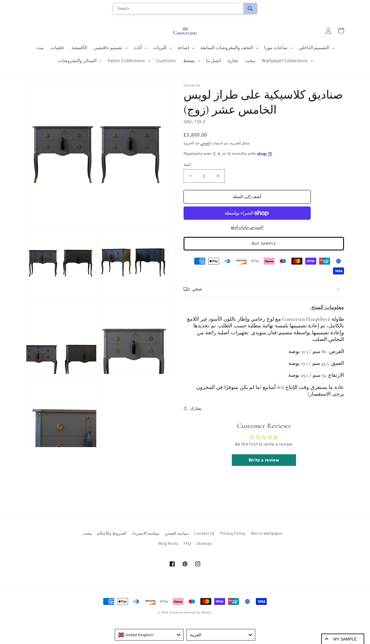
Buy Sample (264, 243)
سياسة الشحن (177, 533)
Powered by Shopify (198, 612)
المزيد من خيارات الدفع (247, 227)
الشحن (205, 143)
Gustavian (176, 612)
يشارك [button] (195, 408)
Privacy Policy (232, 533)
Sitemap (204, 543)
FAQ (187, 543)
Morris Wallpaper (267, 533)
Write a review (264, 460)
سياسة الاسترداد (146, 533)
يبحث (87, 533)
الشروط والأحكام (111, 533)
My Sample (345, 639)
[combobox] (149, 635)
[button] (110, 47)
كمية (187, 164)
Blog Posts (168, 543)
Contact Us (204, 533)
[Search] (250, 8)
